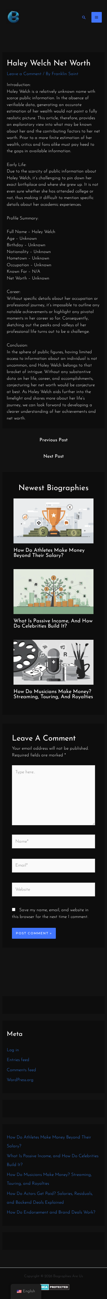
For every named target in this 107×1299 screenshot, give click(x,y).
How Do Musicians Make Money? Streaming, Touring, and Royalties (53, 694)
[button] (84, 17)
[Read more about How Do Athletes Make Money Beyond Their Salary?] (54, 520)
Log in (13, 1050)
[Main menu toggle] (96, 17)
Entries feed (18, 1060)
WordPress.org (20, 1080)
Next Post (53, 456)
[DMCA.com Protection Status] (53, 1287)
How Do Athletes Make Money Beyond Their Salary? (49, 553)
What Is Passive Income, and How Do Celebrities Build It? (53, 623)
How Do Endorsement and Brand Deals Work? (51, 1212)
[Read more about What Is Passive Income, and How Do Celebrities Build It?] (54, 591)
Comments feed (21, 1070)
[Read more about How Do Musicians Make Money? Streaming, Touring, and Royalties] (54, 662)
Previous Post (53, 440)
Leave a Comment (24, 74)
